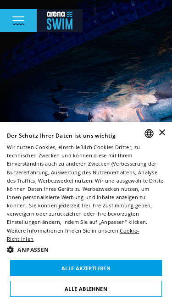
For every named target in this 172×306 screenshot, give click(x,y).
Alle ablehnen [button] (86, 288)
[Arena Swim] (60, 20)
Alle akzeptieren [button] (86, 268)
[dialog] (86, 214)
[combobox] (149, 133)
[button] (86, 249)
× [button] (161, 132)
